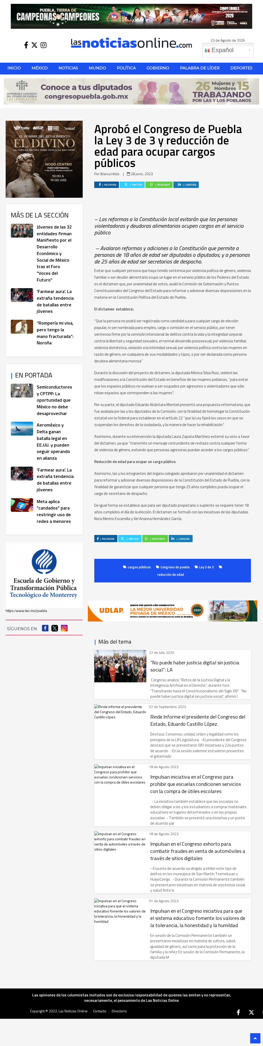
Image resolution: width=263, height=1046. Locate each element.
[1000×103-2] (131, 90)
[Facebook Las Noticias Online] (26, 45)
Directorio (119, 1011)
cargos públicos (139, 567)
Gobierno (158, 67)
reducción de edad (170, 574)
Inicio (14, 67)
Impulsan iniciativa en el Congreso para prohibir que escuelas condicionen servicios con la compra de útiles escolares (195, 784)
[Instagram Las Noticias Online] (43, 45)
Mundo (97, 67)
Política (126, 67)
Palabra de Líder (200, 67)
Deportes (241, 67)
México (40, 67)
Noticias (68, 67)
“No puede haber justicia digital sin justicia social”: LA (194, 666)
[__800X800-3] (44, 159)
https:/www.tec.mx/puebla (26, 610)
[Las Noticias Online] (131, 42)
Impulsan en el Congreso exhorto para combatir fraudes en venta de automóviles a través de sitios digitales (197, 851)
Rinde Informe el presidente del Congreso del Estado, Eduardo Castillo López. (197, 720)
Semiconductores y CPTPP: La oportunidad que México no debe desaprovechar (54, 400)
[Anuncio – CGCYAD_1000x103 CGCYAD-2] (131, 15)
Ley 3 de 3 (206, 567)
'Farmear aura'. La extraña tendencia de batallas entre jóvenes (55, 301)
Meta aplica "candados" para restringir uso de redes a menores (54, 511)
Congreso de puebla (175, 567)
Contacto (99, 1011)
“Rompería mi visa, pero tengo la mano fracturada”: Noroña (55, 332)
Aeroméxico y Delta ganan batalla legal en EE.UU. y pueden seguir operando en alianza (53, 441)
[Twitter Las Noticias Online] (34, 45)
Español (221, 49)
